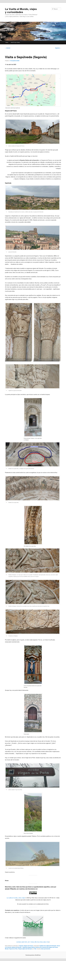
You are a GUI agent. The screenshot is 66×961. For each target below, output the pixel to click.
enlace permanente (45, 949)
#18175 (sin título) (15, 42)
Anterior (7, 48)
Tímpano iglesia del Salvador (25, 949)
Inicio (7, 42)
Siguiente (58, 48)
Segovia (21, 945)
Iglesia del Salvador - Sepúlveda (20, 947)
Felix (35, 949)
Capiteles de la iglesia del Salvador (47, 945)
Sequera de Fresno (28, 945)
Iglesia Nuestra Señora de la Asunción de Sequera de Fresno (43, 947)
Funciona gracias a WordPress (33, 955)
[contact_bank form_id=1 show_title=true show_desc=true (33, 942)
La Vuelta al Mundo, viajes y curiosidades (21, 10)
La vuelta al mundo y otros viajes (16, 898)
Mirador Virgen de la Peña (11, 949)
